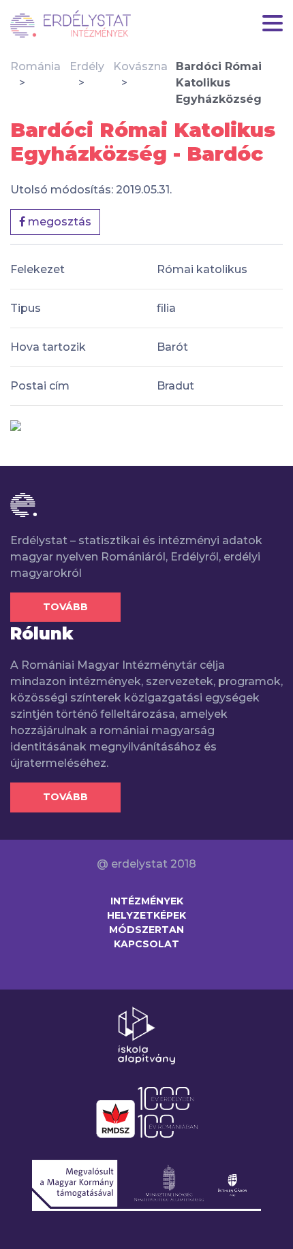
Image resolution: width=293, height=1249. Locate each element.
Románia (35, 66)
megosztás (58, 221)
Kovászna (140, 66)
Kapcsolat (146, 944)
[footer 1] (146, 1034)
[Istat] (70, 24)
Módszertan (146, 929)
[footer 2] (147, 1111)
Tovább (65, 607)
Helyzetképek (146, 915)
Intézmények (146, 901)
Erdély (87, 66)
